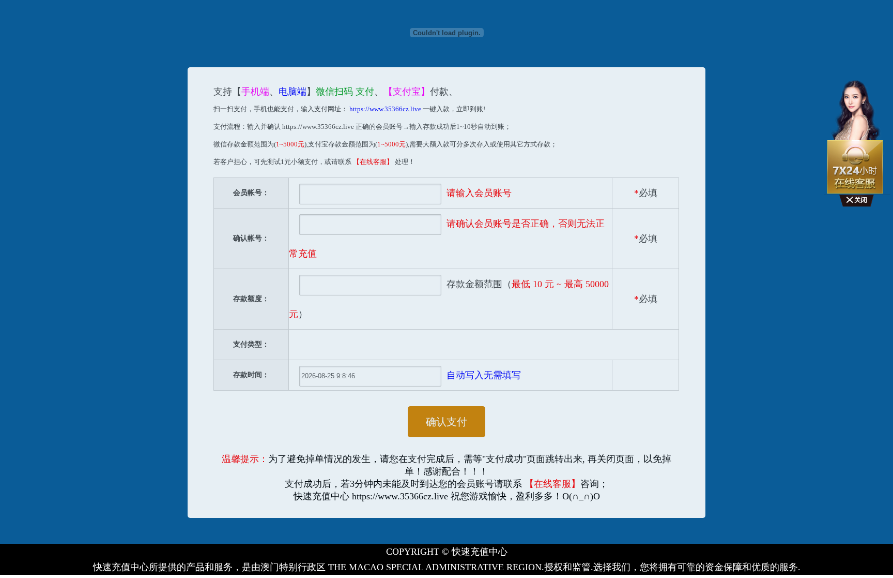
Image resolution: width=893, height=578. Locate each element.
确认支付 (446, 421)
